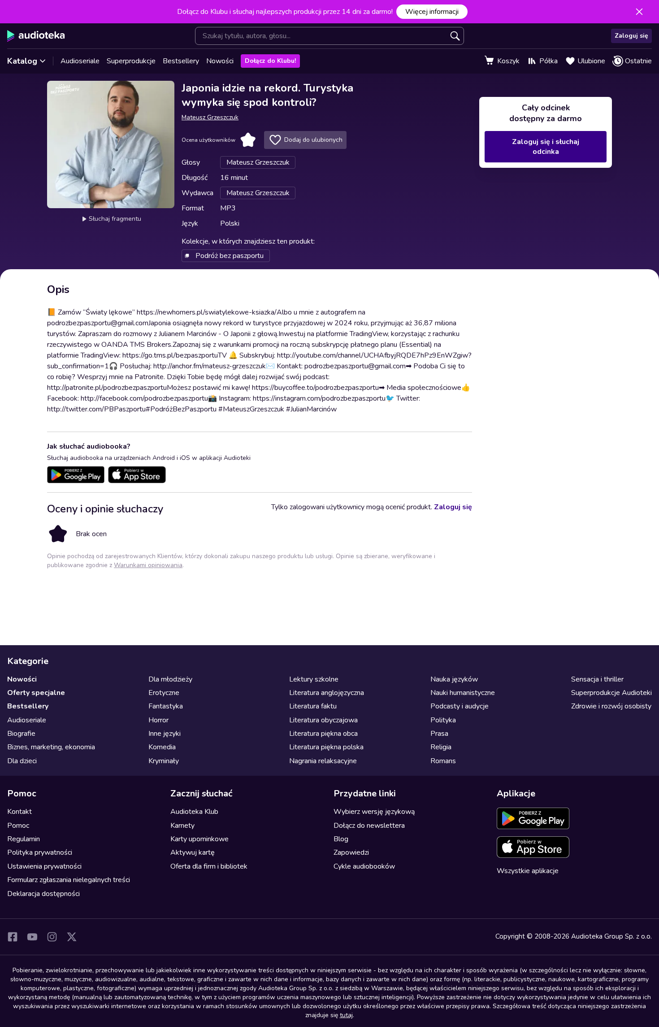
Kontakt (19, 812)
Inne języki (164, 734)
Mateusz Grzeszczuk (210, 117)
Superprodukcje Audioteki (611, 693)
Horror (158, 720)
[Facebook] (12, 936)
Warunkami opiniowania (148, 565)
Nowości (220, 61)
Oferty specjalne (36, 693)
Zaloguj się (631, 35)
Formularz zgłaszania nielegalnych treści (68, 880)
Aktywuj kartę (192, 852)
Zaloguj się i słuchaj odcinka (545, 147)
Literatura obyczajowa (323, 720)
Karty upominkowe (199, 839)
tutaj (346, 1015)
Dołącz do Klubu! (270, 61)
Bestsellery (181, 61)
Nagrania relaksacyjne (323, 761)
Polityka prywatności (39, 852)
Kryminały (163, 761)
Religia (440, 747)
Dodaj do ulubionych (313, 139)
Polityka (443, 720)
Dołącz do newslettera (369, 825)
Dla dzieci (22, 761)
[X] (71, 936)
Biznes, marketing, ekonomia (51, 747)
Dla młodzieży (170, 679)
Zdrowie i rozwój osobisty (611, 706)
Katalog (22, 61)
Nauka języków (454, 679)
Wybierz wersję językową (374, 812)
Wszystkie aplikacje (528, 871)
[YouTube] (32, 936)
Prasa (439, 734)
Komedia (162, 747)
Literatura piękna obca (323, 734)
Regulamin (23, 839)
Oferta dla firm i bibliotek (208, 866)
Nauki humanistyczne (462, 693)
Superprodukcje (131, 61)
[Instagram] (52, 936)
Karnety (182, 825)
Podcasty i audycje (459, 706)
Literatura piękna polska (326, 747)
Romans (443, 761)
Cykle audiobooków (364, 866)
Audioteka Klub (194, 812)
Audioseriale (80, 61)
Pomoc (18, 825)
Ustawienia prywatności (44, 866)
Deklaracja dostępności (43, 894)
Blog (341, 839)
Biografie (21, 734)
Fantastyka (165, 706)
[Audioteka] (36, 36)
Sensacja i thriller (597, 679)
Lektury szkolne (313, 679)
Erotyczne (163, 693)
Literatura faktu (313, 706)
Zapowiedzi (351, 852)
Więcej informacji (432, 12)
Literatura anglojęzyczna (326, 693)
